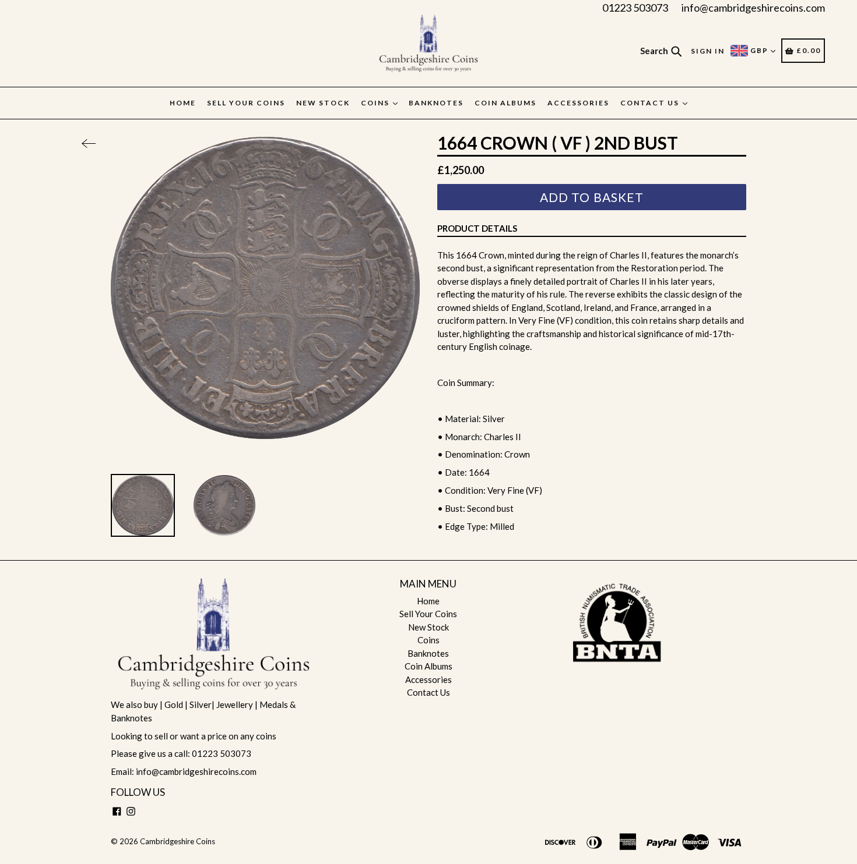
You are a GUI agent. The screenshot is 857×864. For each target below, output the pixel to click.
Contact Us (651, 102)
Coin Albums (505, 102)
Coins (376, 102)
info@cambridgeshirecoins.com (753, 7)
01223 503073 (635, 7)
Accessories (578, 102)
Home (183, 102)
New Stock (323, 102)
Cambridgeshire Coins (177, 841)
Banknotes (436, 102)
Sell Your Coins (246, 102)
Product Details (477, 228)
